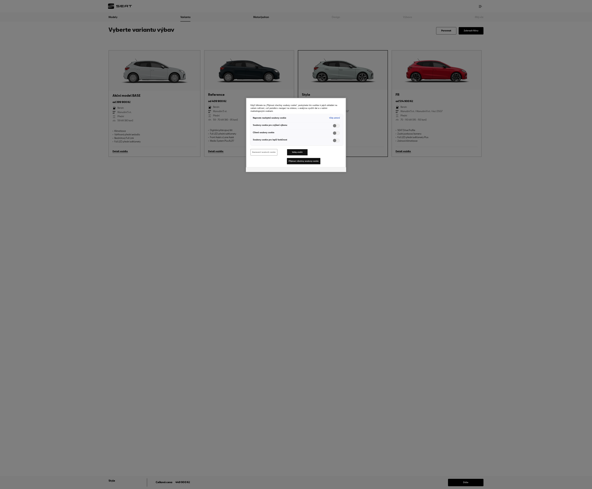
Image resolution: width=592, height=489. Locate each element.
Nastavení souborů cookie (264, 152)
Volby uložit (297, 152)
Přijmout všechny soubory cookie (304, 161)
